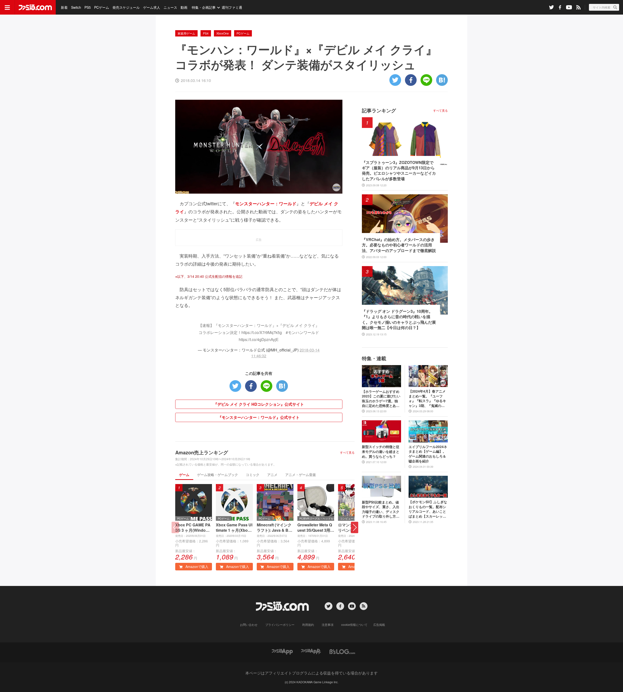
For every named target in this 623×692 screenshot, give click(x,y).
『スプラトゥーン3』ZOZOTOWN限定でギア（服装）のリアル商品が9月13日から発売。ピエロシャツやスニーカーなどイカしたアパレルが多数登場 (399, 170)
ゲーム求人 (151, 7)
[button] (354, 527)
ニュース (170, 7)
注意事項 (327, 624)
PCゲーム (101, 7)
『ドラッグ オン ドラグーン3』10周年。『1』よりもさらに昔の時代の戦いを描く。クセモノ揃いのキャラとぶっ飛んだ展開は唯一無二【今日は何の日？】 (399, 319)
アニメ (272, 474)
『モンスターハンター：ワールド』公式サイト (259, 417)
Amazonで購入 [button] (196, 566)
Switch (76, 7)
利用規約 (308, 624)
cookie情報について (354, 624)
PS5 (87, 7)
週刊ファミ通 (232, 7)
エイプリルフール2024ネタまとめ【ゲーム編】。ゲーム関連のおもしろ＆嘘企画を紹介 (428, 453)
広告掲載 (379, 624)
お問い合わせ (248, 624)
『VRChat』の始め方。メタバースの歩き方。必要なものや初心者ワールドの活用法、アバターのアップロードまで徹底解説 (399, 245)
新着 (64, 7)
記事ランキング (379, 110)
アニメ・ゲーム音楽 (300, 474)
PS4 (206, 33)
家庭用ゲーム (186, 33)
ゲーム (184, 474)
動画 (184, 7)
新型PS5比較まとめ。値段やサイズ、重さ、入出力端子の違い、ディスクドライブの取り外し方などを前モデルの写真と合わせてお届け (380, 509)
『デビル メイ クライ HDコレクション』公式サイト (258, 404)
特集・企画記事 (204, 7)
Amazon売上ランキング (201, 452)
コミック (252, 474)
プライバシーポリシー (279, 624)
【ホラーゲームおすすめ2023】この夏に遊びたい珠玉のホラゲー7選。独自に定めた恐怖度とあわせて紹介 (381, 398)
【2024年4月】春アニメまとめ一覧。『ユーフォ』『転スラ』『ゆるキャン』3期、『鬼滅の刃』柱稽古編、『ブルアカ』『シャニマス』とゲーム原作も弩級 (427, 398)
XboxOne (222, 33)
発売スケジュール (126, 7)
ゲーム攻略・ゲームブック (217, 474)
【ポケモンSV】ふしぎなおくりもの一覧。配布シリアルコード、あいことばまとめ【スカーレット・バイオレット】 (428, 509)
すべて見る (347, 452)
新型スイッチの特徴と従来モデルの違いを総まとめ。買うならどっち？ (380, 451)
